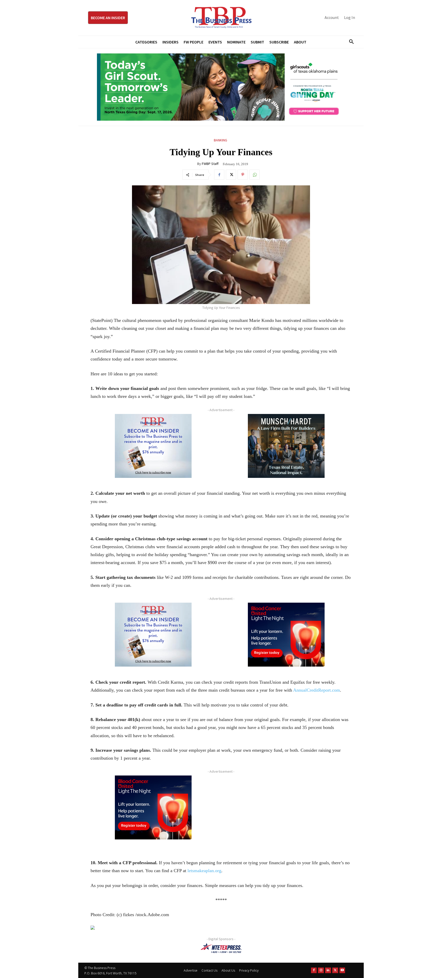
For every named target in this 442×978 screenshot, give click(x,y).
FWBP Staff (210, 163)
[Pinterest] (243, 175)
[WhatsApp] (254, 175)
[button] (349, 42)
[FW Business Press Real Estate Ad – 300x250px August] (286, 446)
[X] (231, 175)
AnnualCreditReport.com (316, 690)
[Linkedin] (328, 970)
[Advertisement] (286, 811)
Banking (220, 140)
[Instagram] (321, 970)
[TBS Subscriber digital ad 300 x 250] (153, 446)
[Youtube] (342, 970)
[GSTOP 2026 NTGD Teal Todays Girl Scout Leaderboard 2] (221, 87)
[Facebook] (219, 175)
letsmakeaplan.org (204, 870)
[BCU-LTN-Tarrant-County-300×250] (286, 635)
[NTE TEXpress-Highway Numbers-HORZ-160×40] (221, 948)
